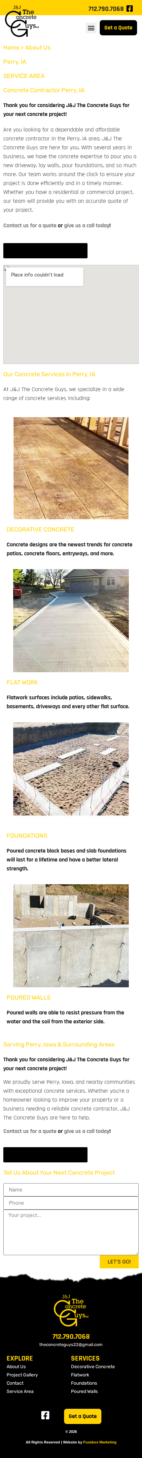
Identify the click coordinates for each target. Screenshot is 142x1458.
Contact (15, 1383)
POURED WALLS (29, 997)
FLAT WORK (22, 682)
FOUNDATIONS (27, 835)
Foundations (84, 1383)
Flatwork (80, 1375)
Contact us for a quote (29, 225)
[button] (91, 27)
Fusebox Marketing (100, 1442)
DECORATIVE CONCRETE (40, 529)
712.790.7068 (106, 9)
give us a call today (86, 225)
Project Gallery (22, 1375)
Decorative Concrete (93, 1366)
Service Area (20, 1391)
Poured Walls (84, 1391)
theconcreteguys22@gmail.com (71, 1344)
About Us (16, 1366)
